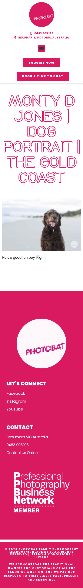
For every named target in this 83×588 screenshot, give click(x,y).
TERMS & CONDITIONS (51, 554)
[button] (41, 48)
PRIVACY (42, 557)
